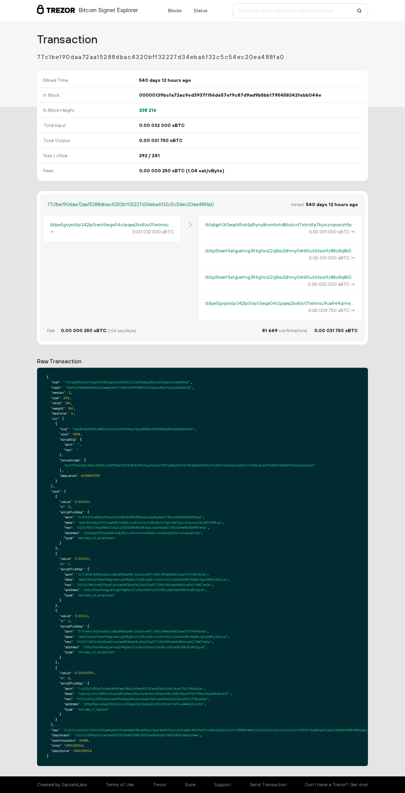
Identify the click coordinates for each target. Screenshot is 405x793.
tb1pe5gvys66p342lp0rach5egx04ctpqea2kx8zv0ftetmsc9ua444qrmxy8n (126, 225)
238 (147, 110)
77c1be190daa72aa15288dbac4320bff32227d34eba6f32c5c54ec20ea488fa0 (130, 204)
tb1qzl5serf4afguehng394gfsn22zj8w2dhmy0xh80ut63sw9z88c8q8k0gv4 (282, 251)
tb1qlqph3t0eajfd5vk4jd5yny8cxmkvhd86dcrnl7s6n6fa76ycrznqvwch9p (278, 225)
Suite (190, 785)
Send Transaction (268, 785)
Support (222, 785)
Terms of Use (120, 785)
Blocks (175, 11)
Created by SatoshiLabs (62, 785)
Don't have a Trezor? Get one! (336, 785)
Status (201, 11)
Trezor (159, 785)
